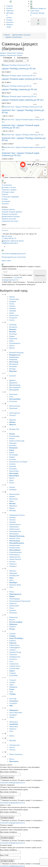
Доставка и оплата (9, 187)
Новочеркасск (14, 554)
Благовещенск (14, 343)
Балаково (13, 324)
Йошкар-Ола (14, 429)
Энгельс (12, 749)
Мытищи (12, 510)
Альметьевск (14, 299)
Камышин (13, 443)
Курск (11, 480)
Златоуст (12, 415)
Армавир (12, 310)
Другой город (7, 236)
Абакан (12, 296)
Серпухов (13, 654)
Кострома (13, 468)
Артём (11, 313)
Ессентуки (13, 401)
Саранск (12, 640)
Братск (11, 345)
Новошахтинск (14, 557)
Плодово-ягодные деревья (12, 211)
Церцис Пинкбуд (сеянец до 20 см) (19, 68)
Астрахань (13, 317)
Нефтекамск (14, 526)
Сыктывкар (13, 675)
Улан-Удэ (12, 698)
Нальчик (12, 519)
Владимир (13, 359)
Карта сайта (6, 260)
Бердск (12, 336)
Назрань (12, 517)
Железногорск (14, 406)
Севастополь (14, 645)
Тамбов (12, 682)
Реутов (11, 619)
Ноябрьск (13, 566)
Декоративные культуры (21, 34)
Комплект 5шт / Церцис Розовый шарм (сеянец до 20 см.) (20, 126)
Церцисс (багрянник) (14, 37)
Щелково (12, 740)
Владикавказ (14, 357)
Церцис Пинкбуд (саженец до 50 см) (19, 89)
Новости (5, 194)
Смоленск (13, 659)
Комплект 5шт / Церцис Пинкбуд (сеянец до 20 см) (23, 111)
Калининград (14, 436)
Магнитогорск (14, 494)
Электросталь (14, 745)
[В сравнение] (36, 73)
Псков (11, 608)
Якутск (11, 759)
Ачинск (12, 320)
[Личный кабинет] (31, 6)
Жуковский (13, 408)
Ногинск (12, 561)
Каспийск (12, 445)
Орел (11, 580)
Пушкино (12, 610)
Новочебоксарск (15, 552)
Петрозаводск (14, 598)
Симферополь (14, 657)
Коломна (12, 459)
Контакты (9, 22)
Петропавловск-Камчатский (19, 601)
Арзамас (12, 308)
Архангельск (14, 315)
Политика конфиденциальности (14, 253)
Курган (11, 478)
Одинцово (13, 573)
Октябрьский (14, 575)
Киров (11, 452)
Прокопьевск (14, 605)
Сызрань (12, 673)
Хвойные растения (9, 218)
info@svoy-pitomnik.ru (10, 243)
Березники (13, 338)
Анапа (11, 303)
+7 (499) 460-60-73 (9, 238)
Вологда (12, 368)
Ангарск (12, 306)
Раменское (13, 617)
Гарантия (10, 10)
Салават (12, 633)
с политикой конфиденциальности (12, 278)
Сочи (11, 661)
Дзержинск (13, 382)
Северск (12, 650)
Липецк (12, 487)
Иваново (12, 420)
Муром (12, 508)
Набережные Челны (17, 515)
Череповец (13, 726)
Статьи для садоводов (10, 196)
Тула (11, 691)
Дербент (12, 380)
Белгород (13, 334)
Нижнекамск (14, 533)
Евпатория (13, 394)
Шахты (11, 735)
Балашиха (13, 327)
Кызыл (11, 482)
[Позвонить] (31, 1)
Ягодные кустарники (9, 214)
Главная (9, 6)
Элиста (12, 747)
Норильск (13, 564)
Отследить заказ (8, 192)
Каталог (9, 8)
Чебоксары (13, 722)
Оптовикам (6, 201)
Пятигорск (13, 612)
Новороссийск (14, 547)
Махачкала (13, 499)
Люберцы (13, 489)
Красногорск (14, 471)
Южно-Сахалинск (16, 754)
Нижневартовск (15, 531)
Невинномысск (15, 524)
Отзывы (9, 20)
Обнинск (12, 571)
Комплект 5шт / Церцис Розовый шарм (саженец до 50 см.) (20, 154)
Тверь (11, 684)
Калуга (11, 438)
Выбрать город (9, 25)
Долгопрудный (14, 387)
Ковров (12, 457)
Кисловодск (13, 454)
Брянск (12, 348)
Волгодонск (13, 364)
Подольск (13, 603)
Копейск (12, 464)
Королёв (12, 466)
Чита (11, 731)
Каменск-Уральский (16, 440)
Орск (11, 587)
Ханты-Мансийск (15, 712)
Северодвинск (14, 647)
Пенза (11, 591)
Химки (11, 717)
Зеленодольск (14, 413)
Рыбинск (12, 626)
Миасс (11, 501)
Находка (12, 522)
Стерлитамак (14, 668)
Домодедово (14, 389)
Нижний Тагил (14, 538)
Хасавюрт (13, 715)
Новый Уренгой (15, 559)
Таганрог (12, 680)
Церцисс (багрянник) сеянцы (11, 55)
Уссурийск (13, 703)
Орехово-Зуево (15, 584)
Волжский (13, 366)
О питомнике (7, 185)
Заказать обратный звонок (14, 240)
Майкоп (12, 496)
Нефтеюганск (14, 529)
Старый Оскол (14, 666)
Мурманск (13, 506)
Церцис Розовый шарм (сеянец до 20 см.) (22, 78)
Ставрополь (13, 663)
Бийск (11, 341)
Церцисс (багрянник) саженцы (11, 53)
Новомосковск (14, 545)
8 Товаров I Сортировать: (16, 57)
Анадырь (12, 301)
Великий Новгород (16, 352)
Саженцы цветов (8, 209)
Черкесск (12, 729)
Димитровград (14, 385)
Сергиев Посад (15, 652)
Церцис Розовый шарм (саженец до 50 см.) (23, 99)
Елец (11, 396)
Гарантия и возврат (9, 189)
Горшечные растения (10, 221)
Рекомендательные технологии (14, 257)
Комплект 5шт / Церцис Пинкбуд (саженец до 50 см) (24, 139)
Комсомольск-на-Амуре (18, 461)
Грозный (12, 375)
